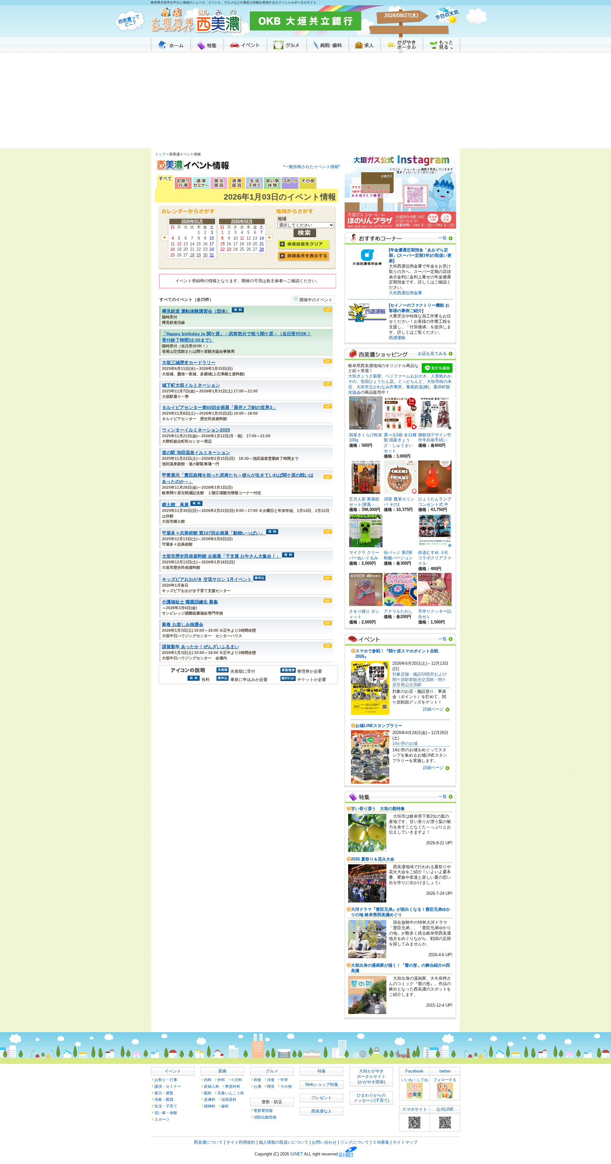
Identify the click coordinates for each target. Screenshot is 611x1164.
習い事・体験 (165, 1113)
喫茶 (271, 1086)
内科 (208, 1080)
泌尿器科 (228, 1099)
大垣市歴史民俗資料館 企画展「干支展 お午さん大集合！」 (221, 556)
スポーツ (162, 1119)
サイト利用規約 (240, 1142)
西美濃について (208, 1142)
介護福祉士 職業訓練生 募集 (190, 602)
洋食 (271, 1080)
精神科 (209, 1106)
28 (192, 255)
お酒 (257, 1086)
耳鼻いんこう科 (230, 1093)
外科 (221, 1080)
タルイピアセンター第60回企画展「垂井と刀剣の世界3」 (219, 407)
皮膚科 (209, 1099)
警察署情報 (263, 1110)
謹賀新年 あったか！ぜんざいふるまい (200, 646)
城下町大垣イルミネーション (191, 385)
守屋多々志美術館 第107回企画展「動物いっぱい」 (213, 533)
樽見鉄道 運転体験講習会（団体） (196, 311)
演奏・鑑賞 (163, 1099)
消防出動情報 (265, 1117)
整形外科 (232, 1086)
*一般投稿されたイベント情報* (311, 166)
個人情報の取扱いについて (283, 1142)
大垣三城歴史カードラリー (188, 362)
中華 (284, 1080)
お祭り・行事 (165, 1080)
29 (198, 255)
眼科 (208, 1093)
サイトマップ (405, 1142)
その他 (286, 1086)
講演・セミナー (167, 1086)
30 (205, 255)
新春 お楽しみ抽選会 (182, 624)
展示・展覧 (163, 1093)
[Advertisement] (305, 100)
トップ (160, 154)
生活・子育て (165, 1106)
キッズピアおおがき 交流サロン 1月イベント (207, 579)
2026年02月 (242, 221)
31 (211, 255)
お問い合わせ (324, 1142)
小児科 (236, 1080)
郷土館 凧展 (175, 504)
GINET (296, 1154)
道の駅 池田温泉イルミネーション (196, 452)
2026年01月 (192, 221)
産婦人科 (211, 1086)
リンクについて (354, 1142)
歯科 (225, 1106)
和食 (257, 1080)
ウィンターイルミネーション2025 (196, 430)
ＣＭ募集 (381, 1142)
